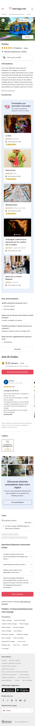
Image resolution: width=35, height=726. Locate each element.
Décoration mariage (8, 634)
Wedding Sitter (11, 205)
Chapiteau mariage (22, 634)
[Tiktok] (24, 700)
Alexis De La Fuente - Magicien (14, 277)
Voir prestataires (17, 502)
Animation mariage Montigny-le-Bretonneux (14, 537)
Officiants (25, 645)
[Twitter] (7, 700)
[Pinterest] (12, 700)
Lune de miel (21, 641)
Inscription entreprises (8, 677)
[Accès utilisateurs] (32, 9)
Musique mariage (18, 627)
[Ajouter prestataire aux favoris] (31, 20)
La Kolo (8, 136)
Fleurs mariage (6, 638)
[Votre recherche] (3, 20)
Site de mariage (27, 680)
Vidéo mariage (6, 627)
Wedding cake (6, 645)
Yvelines (4, 14)
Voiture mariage (6, 631)
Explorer (27, 37)
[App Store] (8, 692)
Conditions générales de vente (11, 663)
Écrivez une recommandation (17, 372)
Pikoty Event (10, 170)
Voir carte (28, 522)
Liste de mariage (18, 638)
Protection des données (9, 666)
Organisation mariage (8, 641)
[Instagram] (16, 700)
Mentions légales (14, 660)
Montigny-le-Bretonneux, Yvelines (15, 52)
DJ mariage (5, 648)
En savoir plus (6, 95)
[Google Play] (23, 692)
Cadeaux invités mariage (9, 624)
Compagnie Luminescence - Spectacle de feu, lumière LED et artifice (16, 242)
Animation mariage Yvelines (10, 534)
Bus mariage (18, 631)
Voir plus (17, 349)
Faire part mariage (19, 620)
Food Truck (16, 645)
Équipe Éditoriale (7, 680)
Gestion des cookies (8, 669)
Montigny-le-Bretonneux (17, 14)
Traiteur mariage (7, 620)
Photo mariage (24, 624)
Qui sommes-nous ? (24, 677)
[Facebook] (3, 700)
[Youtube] (20, 700)
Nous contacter (17, 594)
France (8, 710)
